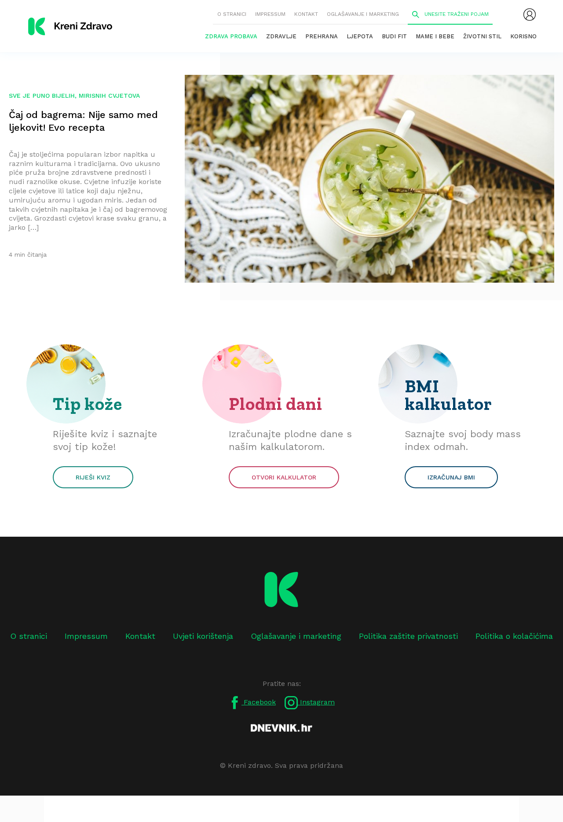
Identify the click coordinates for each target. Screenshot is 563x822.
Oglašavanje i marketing (363, 14)
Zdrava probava (231, 36)
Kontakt (306, 14)
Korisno (523, 36)
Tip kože (87, 403)
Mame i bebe (435, 36)
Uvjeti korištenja (203, 636)
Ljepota (360, 36)
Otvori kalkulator (284, 477)
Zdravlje (281, 36)
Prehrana (321, 36)
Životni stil (482, 36)
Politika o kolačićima (514, 636)
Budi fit (394, 36)
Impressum (270, 14)
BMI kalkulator (448, 395)
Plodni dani (275, 403)
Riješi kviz (93, 477)
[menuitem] (530, 14)
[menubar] (530, 14)
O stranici (231, 14)
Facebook (258, 702)
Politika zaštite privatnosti (408, 636)
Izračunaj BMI (451, 477)
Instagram (316, 702)
